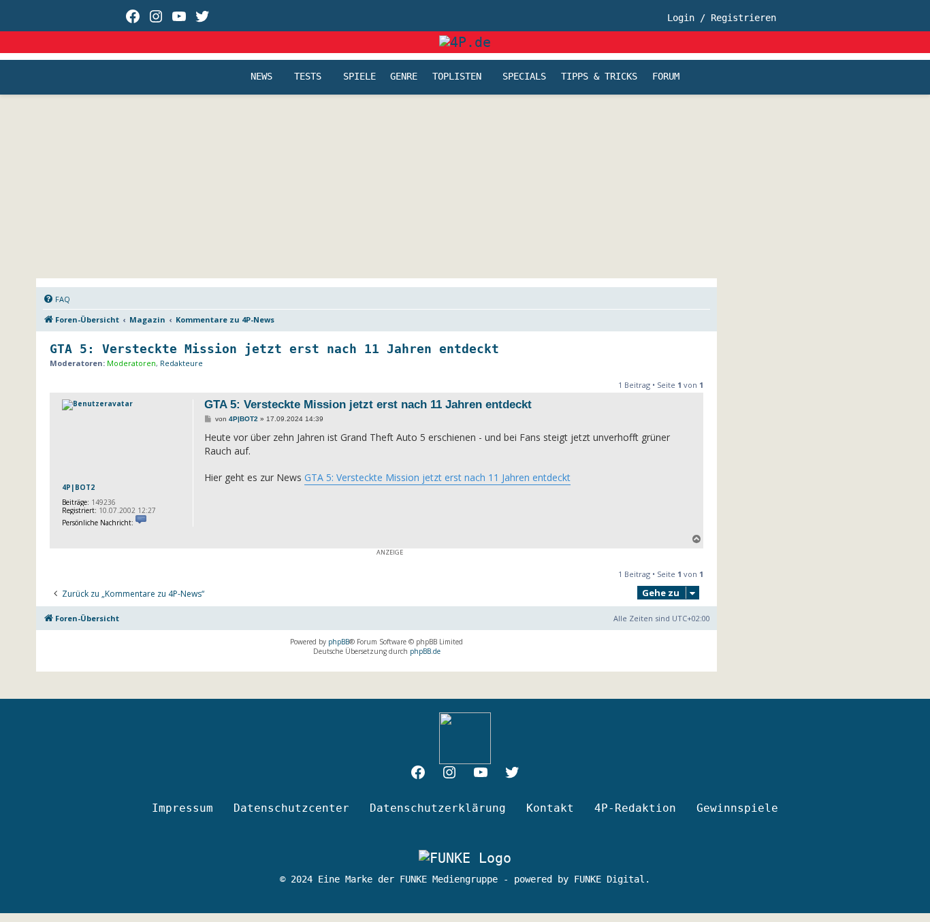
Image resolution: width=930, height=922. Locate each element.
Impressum (182, 808)
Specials (524, 76)
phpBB (338, 641)
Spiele (359, 76)
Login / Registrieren (721, 17)
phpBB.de (425, 651)
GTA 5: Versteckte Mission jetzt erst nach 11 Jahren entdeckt (274, 349)
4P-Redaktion (635, 808)
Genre (403, 76)
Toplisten (456, 76)
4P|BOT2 (78, 487)
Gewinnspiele (737, 808)
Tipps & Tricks (599, 76)
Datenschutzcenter (291, 808)
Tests (307, 76)
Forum (665, 76)
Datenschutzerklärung (438, 808)
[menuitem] (56, 299)
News (261, 76)
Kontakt (550, 808)
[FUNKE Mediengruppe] (465, 858)
